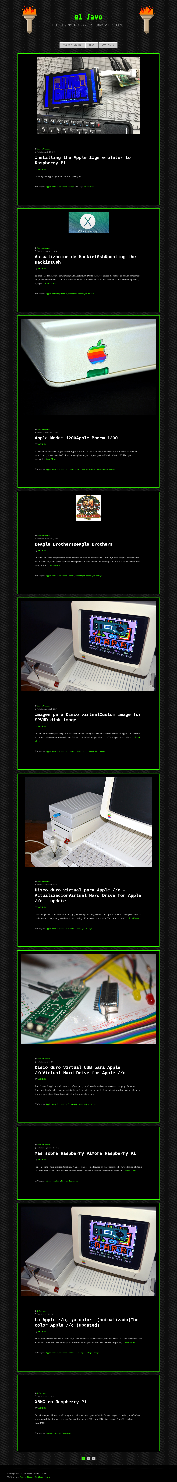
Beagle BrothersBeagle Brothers (73, 544)
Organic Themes (26, 1477)
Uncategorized (102, 469)
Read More (50, 283)
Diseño (49, 1180)
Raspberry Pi (88, 186)
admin (42, 169)
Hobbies (63, 293)
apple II (55, 186)
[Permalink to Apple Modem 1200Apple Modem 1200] (88, 365)
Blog (91, 45)
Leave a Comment (43, 149)
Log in (47, 1477)
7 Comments (41, 1393)
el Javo (88, 16)
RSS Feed (39, 1477)
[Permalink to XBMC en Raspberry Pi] (88, 1376)
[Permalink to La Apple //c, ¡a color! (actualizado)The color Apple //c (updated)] (88, 1249)
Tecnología (82, 293)
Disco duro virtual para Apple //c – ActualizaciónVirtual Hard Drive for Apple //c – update (88, 896)
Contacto (108, 45)
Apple (48, 186)
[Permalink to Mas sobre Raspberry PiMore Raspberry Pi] (88, 1128)
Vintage (71, 186)
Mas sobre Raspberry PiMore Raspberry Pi (85, 1153)
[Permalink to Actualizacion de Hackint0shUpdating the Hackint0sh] (88, 221)
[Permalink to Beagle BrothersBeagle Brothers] (88, 506)
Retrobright (80, 469)
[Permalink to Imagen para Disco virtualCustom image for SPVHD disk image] (88, 644)
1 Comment (41, 1311)
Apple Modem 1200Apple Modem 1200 (76, 438)
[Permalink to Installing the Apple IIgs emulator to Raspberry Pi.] (88, 94)
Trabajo (91, 293)
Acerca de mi (72, 45)
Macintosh (72, 293)
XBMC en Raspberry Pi (61, 1402)
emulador (63, 186)
